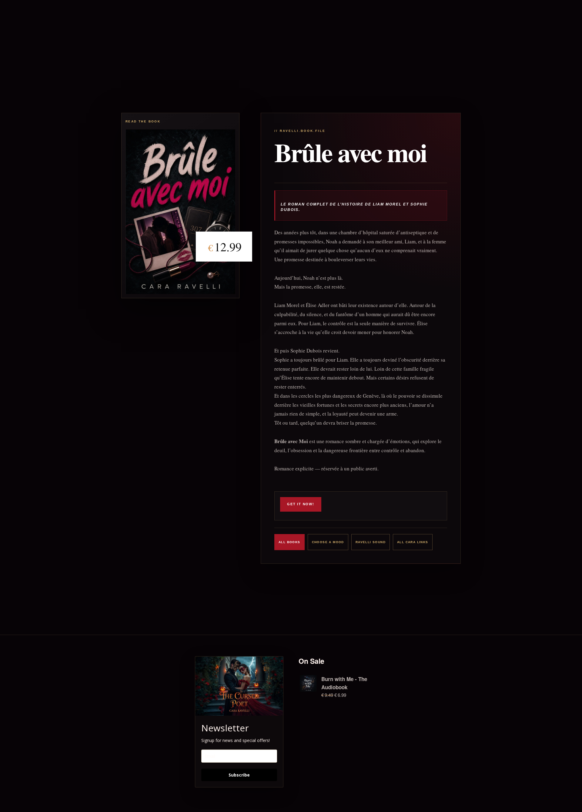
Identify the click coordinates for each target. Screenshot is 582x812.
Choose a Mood (328, 542)
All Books (289, 542)
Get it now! (300, 504)
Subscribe (239, 775)
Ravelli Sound (371, 542)
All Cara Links (412, 542)
